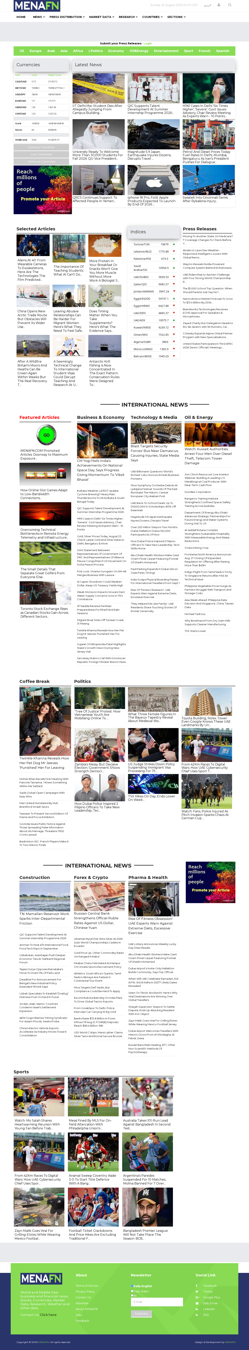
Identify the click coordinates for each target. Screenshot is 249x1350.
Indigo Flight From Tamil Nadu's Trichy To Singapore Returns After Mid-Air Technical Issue (208, 575)
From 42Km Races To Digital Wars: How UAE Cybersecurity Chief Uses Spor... (38, 1179)
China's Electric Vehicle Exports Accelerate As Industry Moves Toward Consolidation (42, 1032)
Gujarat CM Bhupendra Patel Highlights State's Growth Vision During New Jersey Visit (101, 648)
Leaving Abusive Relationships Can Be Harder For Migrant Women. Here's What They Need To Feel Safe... (68, 321)
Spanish (222, 51)
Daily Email (210, 1303)
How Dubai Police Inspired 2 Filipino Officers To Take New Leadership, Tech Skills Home (155, 545)
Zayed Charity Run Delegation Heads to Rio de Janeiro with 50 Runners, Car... (208, 324)
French (204, 51)
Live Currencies (41, 154)
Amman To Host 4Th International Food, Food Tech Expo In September (44, 946)
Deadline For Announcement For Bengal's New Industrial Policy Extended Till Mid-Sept (40, 983)
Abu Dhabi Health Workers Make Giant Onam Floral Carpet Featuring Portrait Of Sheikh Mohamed (155, 559)
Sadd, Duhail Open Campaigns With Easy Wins (42, 794)
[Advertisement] (124, 32)
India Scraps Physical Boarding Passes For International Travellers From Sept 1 (155, 581)
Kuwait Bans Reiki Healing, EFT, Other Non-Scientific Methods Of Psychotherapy (151, 1048)
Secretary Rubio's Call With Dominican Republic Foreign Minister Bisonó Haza (101, 660)
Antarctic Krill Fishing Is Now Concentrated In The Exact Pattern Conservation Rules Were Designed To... (104, 373)
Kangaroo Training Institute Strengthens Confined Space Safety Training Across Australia (208, 502)
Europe (36, 51)
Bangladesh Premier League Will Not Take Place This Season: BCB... (145, 1234)
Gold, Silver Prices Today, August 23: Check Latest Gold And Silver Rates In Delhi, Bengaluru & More (100, 540)
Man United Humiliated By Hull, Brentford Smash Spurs (38, 804)
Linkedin (209, 1309)
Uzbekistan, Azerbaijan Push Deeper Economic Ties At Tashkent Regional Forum (42, 959)
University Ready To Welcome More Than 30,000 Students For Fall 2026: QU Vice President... (98, 155)
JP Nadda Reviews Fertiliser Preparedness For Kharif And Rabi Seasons (98, 609)
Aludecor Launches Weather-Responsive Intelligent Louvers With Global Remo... (205, 254)
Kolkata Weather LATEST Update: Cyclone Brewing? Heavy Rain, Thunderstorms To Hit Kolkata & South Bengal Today (100, 496)
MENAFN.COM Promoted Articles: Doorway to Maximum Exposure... (44, 454)
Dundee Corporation (198, 491)
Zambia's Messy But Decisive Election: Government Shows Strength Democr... (97, 768)
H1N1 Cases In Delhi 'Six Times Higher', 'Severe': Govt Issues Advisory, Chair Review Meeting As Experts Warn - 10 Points (100, 524)
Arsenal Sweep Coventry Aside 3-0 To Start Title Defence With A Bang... (92, 1179)
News (37, 17)
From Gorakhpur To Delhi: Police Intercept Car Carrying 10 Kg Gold (95, 1010)
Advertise (82, 1303)
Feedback (82, 1321)
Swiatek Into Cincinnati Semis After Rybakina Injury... (205, 199)
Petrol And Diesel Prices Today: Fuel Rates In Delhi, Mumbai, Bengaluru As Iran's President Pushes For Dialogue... (207, 157)
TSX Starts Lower (195, 630)
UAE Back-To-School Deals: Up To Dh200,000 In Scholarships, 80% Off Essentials (153, 506)
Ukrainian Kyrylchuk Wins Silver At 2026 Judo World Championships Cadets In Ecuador (98, 942)
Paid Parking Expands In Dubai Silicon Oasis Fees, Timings (154, 570)
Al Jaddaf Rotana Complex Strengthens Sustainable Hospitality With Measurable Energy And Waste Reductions (207, 535)
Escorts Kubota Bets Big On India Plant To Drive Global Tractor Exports (98, 999)
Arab (51, 51)
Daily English (142, 1286)
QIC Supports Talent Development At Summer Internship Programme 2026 (100, 510)
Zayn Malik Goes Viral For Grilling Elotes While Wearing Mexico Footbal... (37, 1234)
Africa (78, 51)
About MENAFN (87, 1309)
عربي (208, 5)
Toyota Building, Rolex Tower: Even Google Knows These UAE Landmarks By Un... (206, 721)
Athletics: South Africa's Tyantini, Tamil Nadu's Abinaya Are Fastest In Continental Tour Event (97, 977)
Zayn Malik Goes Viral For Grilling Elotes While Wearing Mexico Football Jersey (152, 1022)
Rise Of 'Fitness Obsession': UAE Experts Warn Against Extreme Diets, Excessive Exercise (154, 593)
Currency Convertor (41, 147)
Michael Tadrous (195, 614)
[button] (218, 5)
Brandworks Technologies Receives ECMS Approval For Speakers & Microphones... (205, 313)
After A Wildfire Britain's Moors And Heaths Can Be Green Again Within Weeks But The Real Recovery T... (32, 373)
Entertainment (166, 51)
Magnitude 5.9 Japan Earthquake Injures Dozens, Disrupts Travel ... (149, 155)
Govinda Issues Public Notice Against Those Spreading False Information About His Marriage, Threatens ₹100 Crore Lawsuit (42, 829)
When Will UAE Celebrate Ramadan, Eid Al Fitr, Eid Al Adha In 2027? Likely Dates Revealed (153, 982)
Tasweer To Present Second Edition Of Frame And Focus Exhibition (43, 815)
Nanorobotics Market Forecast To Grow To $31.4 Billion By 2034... (208, 300)
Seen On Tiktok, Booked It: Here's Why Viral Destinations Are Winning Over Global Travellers (152, 996)
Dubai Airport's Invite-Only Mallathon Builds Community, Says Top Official (151, 970)
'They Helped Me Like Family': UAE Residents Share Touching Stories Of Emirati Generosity (154, 607)
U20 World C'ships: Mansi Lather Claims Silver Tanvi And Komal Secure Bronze (98, 1034)
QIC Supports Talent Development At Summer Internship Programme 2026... (151, 109)
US (22, 51)
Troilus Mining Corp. (197, 547)
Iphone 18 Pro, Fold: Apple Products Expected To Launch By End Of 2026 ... (151, 201)
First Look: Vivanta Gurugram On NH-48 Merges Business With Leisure (101, 573)
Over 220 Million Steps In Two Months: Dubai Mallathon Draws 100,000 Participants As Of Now (154, 531)
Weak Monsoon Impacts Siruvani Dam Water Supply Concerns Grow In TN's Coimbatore (101, 595)
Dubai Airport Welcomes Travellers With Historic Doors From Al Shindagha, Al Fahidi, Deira (153, 1034)
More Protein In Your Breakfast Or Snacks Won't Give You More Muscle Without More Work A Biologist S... (104, 270)
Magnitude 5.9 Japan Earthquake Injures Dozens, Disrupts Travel (151, 518)
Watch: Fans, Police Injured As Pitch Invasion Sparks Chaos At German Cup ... (205, 814)
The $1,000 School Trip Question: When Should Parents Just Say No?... (207, 290)
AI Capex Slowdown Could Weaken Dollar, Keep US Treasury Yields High (100, 583)
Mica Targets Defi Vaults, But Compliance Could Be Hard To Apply (97, 989)
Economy (116, 51)
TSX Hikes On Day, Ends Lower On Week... (151, 798)
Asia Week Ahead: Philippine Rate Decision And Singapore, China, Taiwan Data (209, 603)
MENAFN (230, 1342)
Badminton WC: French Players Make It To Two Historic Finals (44, 843)
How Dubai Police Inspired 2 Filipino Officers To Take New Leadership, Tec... (97, 807)
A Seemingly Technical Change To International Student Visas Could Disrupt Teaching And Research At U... (67, 373)
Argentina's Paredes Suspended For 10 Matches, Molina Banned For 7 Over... (144, 1179)
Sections (175, 17)
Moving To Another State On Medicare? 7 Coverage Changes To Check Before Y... (208, 240)
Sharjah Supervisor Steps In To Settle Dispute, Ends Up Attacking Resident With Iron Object (151, 1010)
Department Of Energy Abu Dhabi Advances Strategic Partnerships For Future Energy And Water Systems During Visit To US (208, 518)
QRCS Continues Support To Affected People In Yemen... (95, 199)
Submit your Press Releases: (122, 43)
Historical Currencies (41, 161)
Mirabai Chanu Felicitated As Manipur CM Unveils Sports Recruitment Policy (97, 965)
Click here (48, 1315)
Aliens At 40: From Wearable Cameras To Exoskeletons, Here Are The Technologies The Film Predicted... (32, 270)
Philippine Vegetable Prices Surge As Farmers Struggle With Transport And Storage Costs (208, 589)
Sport (188, 51)
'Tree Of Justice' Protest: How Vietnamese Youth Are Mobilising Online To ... (97, 715)
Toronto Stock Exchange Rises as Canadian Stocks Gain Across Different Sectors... (44, 612)
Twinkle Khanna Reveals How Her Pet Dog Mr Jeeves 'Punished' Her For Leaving (100, 634)
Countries (151, 17)
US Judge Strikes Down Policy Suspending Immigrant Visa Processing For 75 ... (151, 767)
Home (21, 17)
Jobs (79, 1315)
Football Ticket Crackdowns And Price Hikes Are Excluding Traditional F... (92, 1234)
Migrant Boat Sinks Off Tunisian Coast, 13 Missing (100, 621)
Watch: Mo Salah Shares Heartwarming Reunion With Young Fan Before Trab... (37, 1124)
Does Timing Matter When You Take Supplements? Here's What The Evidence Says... (103, 321)
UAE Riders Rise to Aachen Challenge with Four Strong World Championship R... (207, 278)
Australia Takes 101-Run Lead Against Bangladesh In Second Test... (147, 1124)
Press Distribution (66, 17)
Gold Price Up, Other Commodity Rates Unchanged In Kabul (99, 954)
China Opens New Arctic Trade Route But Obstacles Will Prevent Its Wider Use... (32, 319)
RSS (206, 1315)
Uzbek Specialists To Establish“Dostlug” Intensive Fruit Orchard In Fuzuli (44, 995)
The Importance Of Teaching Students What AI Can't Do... (68, 270)
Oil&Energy (139, 51)
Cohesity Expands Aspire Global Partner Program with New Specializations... (208, 335)
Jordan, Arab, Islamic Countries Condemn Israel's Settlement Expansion (38, 1007)
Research (127, 17)
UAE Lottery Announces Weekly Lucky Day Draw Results (152, 945)
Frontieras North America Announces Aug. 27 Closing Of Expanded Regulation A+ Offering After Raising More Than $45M (208, 560)
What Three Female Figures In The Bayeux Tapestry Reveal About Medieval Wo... (152, 717)
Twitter (208, 1291)
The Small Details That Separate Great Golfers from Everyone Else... (42, 573)
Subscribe (141, 1313)
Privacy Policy (85, 1291)
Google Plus (211, 1297)
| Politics (96, 51)
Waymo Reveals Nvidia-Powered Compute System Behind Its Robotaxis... (208, 265)
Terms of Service (87, 1285)
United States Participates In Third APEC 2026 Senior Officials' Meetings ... (208, 345)
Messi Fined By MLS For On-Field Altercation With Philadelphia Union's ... (90, 1124)
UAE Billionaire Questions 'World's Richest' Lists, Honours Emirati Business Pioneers (155, 475)
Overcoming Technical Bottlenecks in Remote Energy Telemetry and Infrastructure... (44, 533)
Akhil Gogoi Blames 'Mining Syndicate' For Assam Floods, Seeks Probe (43, 1019)
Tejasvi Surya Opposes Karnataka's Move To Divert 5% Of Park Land (41, 971)
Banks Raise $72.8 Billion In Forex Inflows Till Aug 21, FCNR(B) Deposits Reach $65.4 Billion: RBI (96, 1022)
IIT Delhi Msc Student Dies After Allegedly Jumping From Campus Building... (97, 109)
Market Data (100, 17)
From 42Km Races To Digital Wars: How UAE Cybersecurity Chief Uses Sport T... (204, 768)
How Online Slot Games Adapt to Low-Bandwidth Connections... (44, 494)
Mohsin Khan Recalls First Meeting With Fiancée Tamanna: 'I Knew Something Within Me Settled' (43, 782)
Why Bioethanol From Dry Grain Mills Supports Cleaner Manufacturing (207, 622)
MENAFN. (44, 1342)
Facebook (210, 1285)
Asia (64, 51)
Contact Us (83, 1297)
